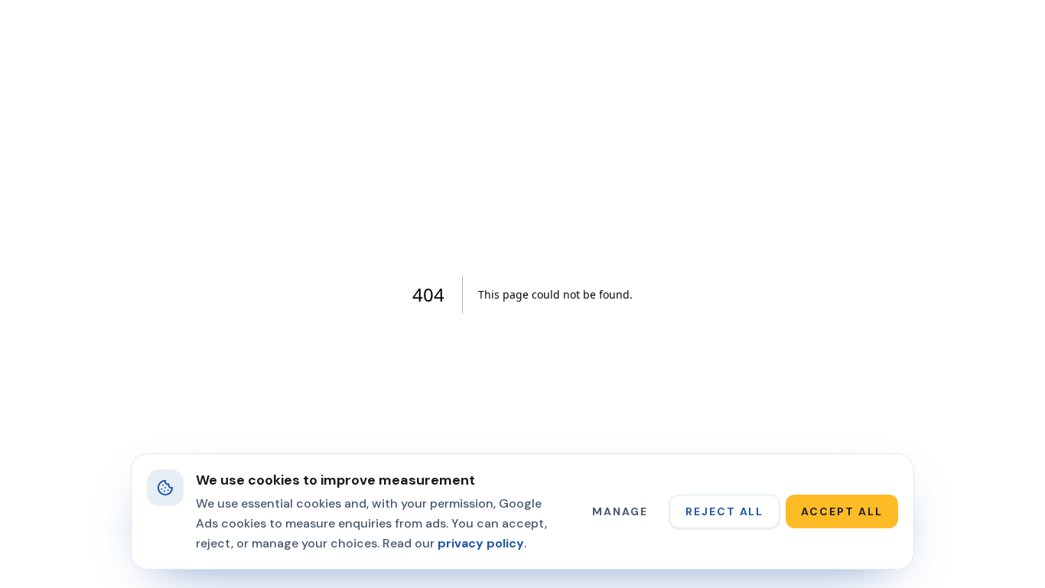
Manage (620, 511)
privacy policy (481, 543)
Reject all (724, 511)
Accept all (842, 511)
